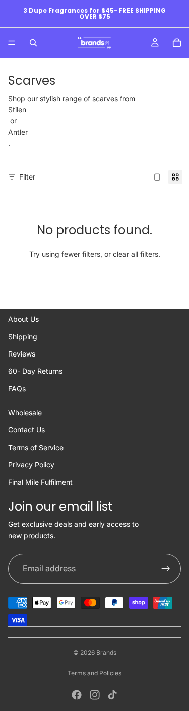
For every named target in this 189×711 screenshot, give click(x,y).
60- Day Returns (35, 371)
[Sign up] (165, 568)
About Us (23, 319)
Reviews (21, 353)
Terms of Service (36, 447)
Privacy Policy (31, 464)
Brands (106, 652)
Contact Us (26, 429)
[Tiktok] (112, 695)
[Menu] (11, 42)
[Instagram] (95, 695)
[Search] (33, 43)
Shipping (22, 336)
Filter (27, 176)
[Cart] (177, 43)
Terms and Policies (94, 673)
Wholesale (25, 412)
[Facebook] (77, 695)
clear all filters (135, 254)
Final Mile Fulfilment (40, 482)
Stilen (17, 109)
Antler (18, 132)
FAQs (17, 388)
